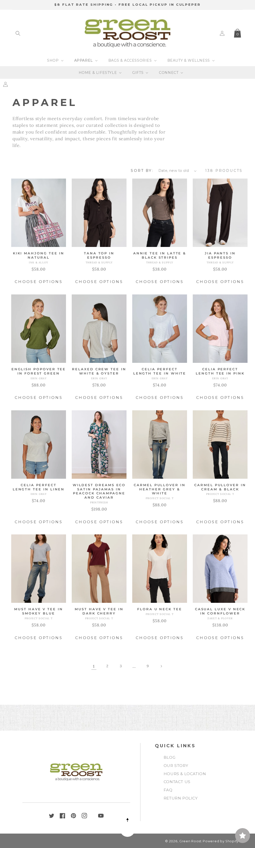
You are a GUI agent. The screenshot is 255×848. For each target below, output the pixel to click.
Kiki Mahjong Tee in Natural (38, 255)
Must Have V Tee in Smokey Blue (38, 611)
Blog (169, 757)
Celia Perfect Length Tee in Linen (39, 487)
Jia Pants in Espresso (220, 255)
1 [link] (94, 666)
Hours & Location (185, 773)
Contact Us (177, 781)
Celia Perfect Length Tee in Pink (220, 371)
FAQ (168, 790)
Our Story (176, 765)
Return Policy (181, 798)
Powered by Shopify (221, 841)
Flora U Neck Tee (159, 609)
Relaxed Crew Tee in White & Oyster (99, 371)
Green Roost (190, 841)
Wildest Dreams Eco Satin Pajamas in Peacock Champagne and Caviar (99, 491)
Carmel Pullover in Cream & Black (220, 487)
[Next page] (161, 666)
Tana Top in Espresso (99, 255)
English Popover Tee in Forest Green (38, 371)
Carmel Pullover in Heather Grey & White (160, 489)
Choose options (39, 281)
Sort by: (142, 170)
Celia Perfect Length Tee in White (159, 371)
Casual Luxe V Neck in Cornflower (220, 611)
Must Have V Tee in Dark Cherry (99, 611)
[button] (17, 33)
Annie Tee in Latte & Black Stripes (159, 255)
